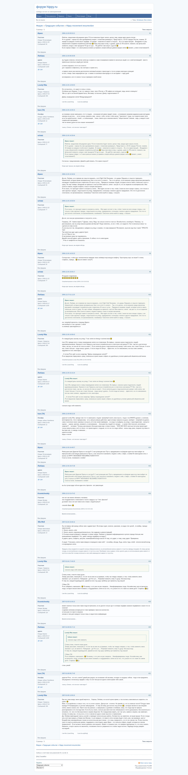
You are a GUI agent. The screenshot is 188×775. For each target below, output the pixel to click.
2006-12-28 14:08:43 (68, 334)
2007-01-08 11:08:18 (68, 695)
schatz (40, 135)
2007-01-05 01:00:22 (68, 601)
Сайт (41, 69)
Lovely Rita (42, 85)
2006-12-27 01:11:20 (68, 294)
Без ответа (147, 20)
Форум (39, 16)
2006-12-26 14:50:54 (68, 201)
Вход (89, 16)
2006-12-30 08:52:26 (68, 414)
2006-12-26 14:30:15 (68, 110)
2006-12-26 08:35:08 (68, 56)
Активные (140, 20)
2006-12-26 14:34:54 (68, 174)
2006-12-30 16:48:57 (68, 447)
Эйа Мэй (41, 522)
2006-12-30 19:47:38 (68, 466)
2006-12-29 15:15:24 (68, 373)
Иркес (40, 33)
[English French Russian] (40, 767)
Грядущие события (54, 26)
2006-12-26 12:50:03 (68, 85)
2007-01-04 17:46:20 (68, 561)
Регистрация (81, 16)
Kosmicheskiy (43, 493)
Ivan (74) (41, 110)
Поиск (70, 16)
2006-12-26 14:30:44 (68, 135)
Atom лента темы (146, 763)
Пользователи (51, 16)
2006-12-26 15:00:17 (68, 272)
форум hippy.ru (46, 6)
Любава (41, 56)
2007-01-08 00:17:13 (68, 627)
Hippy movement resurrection (80, 26)
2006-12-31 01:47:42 (68, 493)
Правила (61, 16)
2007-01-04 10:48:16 (68, 522)
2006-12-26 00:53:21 (68, 33)
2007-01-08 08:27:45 (68, 673)
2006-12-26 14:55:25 (68, 253)
